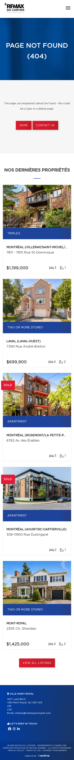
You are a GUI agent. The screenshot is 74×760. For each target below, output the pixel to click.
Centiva (43, 755)
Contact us (45, 125)
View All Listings (37, 663)
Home (23, 125)
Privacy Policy (16, 750)
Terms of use (33, 750)
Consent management (55, 750)
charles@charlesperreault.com (33, 713)
